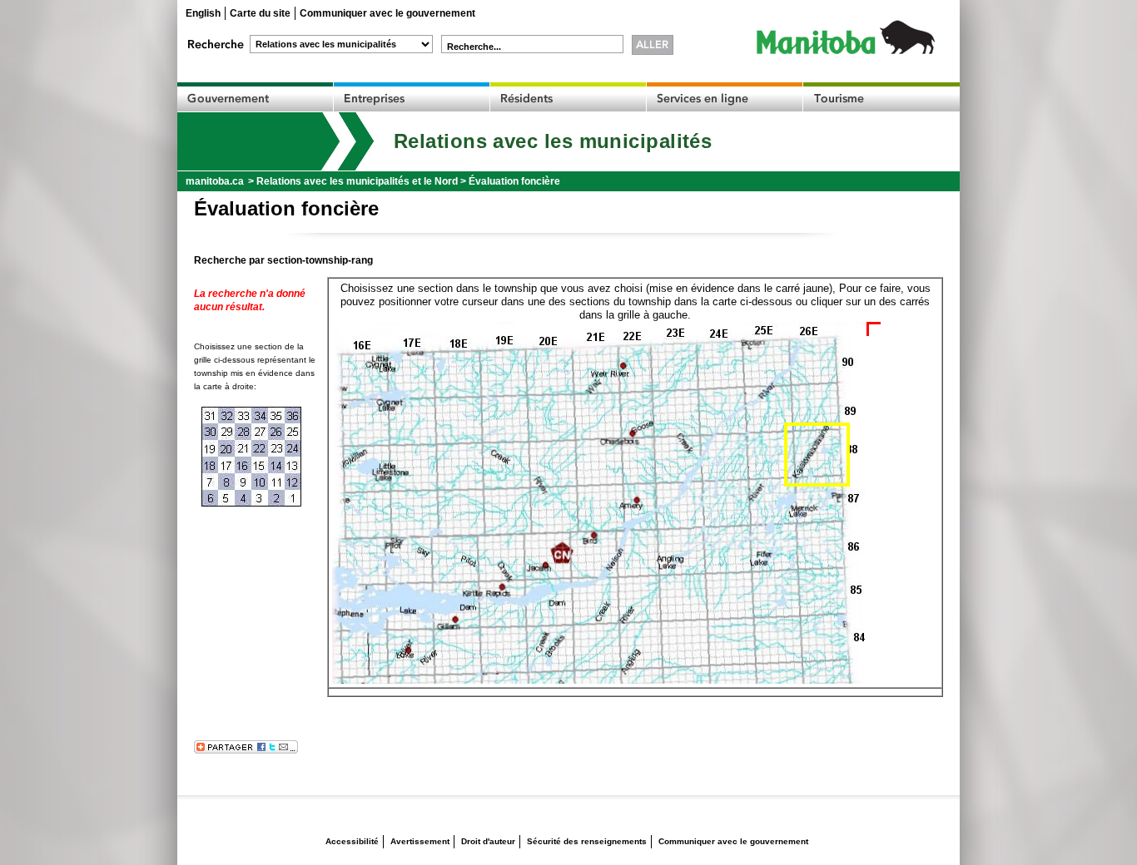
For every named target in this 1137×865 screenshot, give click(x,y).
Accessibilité (352, 841)
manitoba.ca (215, 181)
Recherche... (474, 47)
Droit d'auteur (488, 841)
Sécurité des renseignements (587, 841)
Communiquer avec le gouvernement (387, 13)
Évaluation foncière (514, 181)
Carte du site (260, 13)
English (203, 13)
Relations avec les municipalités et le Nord (357, 181)
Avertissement (419, 841)
